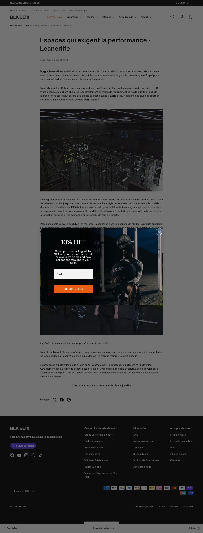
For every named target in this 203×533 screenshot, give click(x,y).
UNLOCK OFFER (73, 289)
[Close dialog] (159, 232)
